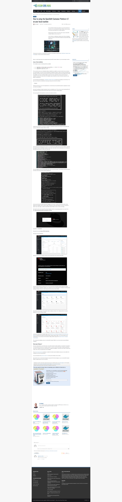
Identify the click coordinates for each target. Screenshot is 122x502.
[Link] (49, 448)
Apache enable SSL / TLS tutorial (52, 476)
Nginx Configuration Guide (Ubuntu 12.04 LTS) (53, 491)
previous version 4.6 (44, 355)
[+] (51, 448)
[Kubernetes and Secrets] (66, 417)
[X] (42, 407)
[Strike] (42, 448)
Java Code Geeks (35, 482)
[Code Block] (47, 448)
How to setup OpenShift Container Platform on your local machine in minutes (37, 434)
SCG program (62, 362)
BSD (41, 11)
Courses (34, 474)
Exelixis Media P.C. (52, 500)
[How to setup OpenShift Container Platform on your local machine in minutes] (37, 428)
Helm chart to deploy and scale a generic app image (56, 422)
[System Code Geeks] (42, 6)
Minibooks (34, 475)
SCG (77, 39)
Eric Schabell (36, 24)
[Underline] (41, 448)
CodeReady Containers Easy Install (50, 79)
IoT (77, 11)
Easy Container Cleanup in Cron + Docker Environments (47, 422)
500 (84, 32)
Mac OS (38, 11)
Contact (66, 500)
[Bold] (38, 448)
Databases (68, 11)
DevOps (80, 11)
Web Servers (54, 11)
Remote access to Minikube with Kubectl (37, 422)
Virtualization (63, 11)
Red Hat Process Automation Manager (56, 334)
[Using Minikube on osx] (66, 428)
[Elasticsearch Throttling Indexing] (47, 428)
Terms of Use (58, 500)
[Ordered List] (43, 448)
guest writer (74, 40)
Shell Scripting (48, 11)
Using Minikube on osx (64, 433)
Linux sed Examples (50, 489)
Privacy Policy (57, 381)
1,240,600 (82, 31)
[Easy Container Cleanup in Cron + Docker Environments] (47, 417)
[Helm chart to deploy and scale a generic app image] (56, 417)
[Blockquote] (46, 448)
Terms (53, 381)
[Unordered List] (45, 448)
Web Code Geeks (35, 485)
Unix (44, 11)
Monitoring (73, 11)
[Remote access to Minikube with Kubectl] (37, 417)
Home (35, 14)
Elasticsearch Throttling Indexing (47, 433)
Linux (34, 11)
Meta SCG (83, 11)
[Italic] (39, 448)
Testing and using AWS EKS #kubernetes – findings (55, 434)
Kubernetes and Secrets (65, 421)
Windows (59, 11)
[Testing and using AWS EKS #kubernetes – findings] (56, 428)
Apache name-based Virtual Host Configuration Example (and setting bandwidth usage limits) (53, 482)
